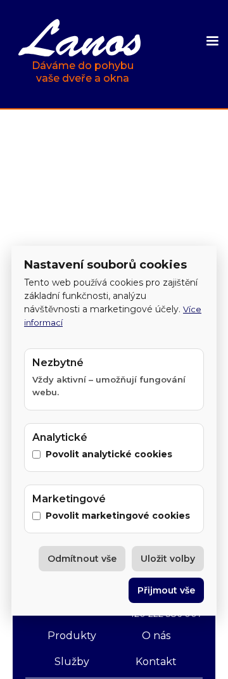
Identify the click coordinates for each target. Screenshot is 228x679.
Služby (71, 662)
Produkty (72, 636)
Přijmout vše (166, 590)
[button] (212, 41)
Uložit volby (168, 558)
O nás (156, 636)
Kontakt (156, 662)
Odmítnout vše (82, 558)
